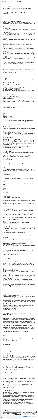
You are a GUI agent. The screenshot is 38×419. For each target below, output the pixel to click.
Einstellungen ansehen (34, 416)
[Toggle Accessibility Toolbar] (1, 418)
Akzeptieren (24, 416)
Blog (1, 1)
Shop (4, 1)
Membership (8, 1)
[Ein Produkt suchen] (33, 1)
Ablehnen (29, 416)
